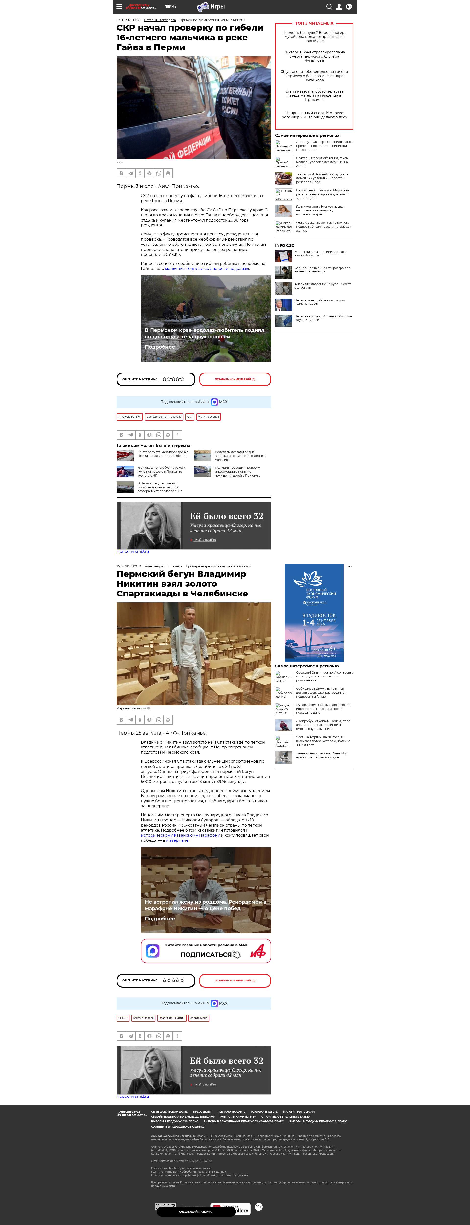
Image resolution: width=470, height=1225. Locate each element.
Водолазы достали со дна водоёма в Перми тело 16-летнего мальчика (240, 456)
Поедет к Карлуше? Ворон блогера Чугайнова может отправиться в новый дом (314, 37)
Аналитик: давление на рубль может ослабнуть (323, 285)
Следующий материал (196, 1211)
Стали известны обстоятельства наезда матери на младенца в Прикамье (314, 95)
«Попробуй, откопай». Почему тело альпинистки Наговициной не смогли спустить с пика (323, 725)
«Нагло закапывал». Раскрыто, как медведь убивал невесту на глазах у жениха (323, 226)
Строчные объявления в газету (285, 1116)
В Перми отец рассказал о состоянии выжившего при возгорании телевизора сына (160, 487)
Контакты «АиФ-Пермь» (238, 1116)
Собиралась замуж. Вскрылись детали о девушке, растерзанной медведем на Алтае (321, 692)
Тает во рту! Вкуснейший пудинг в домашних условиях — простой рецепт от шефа (322, 178)
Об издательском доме (169, 1111)
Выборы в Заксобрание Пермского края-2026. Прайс (244, 1121)
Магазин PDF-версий (299, 1111)
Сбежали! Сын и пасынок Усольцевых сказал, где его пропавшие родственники (324, 676)
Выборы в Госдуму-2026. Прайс (174, 1121)
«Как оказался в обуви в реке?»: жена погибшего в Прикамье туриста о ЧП (162, 471)
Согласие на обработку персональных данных (181, 1168)
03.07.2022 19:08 (128, 20)
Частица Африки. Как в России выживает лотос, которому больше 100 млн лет (323, 741)
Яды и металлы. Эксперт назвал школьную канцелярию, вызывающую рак (320, 210)
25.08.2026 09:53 (129, 566)
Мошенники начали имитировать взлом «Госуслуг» (320, 253)
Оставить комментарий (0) (235, 379)
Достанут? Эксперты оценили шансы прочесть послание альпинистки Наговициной (324, 146)
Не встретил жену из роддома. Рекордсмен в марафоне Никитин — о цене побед (205, 905)
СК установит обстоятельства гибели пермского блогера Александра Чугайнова (314, 76)
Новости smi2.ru (133, 551)
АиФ (120, 162)
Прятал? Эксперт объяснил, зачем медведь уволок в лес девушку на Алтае (322, 162)
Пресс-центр (202, 1111)
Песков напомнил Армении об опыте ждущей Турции (323, 318)
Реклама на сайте (231, 1111)
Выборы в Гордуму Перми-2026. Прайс (318, 1121)
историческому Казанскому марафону (180, 835)
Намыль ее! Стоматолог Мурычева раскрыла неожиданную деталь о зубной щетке (322, 194)
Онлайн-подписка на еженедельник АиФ (183, 1116)
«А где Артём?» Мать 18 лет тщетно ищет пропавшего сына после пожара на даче (322, 708)
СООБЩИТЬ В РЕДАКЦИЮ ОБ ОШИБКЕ (177, 1126)
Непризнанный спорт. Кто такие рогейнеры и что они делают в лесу (314, 115)
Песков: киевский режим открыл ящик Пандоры (320, 302)
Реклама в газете (264, 1111)
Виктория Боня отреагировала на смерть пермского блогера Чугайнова (314, 56)
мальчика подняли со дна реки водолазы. (207, 268)
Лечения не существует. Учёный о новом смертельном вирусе (321, 755)
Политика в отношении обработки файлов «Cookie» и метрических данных (199, 1175)
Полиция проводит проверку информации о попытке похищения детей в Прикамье (237, 471)
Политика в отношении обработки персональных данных (188, 1171)
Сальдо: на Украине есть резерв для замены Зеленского (322, 269)
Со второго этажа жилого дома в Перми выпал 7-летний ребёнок (163, 454)
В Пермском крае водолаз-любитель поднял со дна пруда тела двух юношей (204, 333)
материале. (177, 840)
